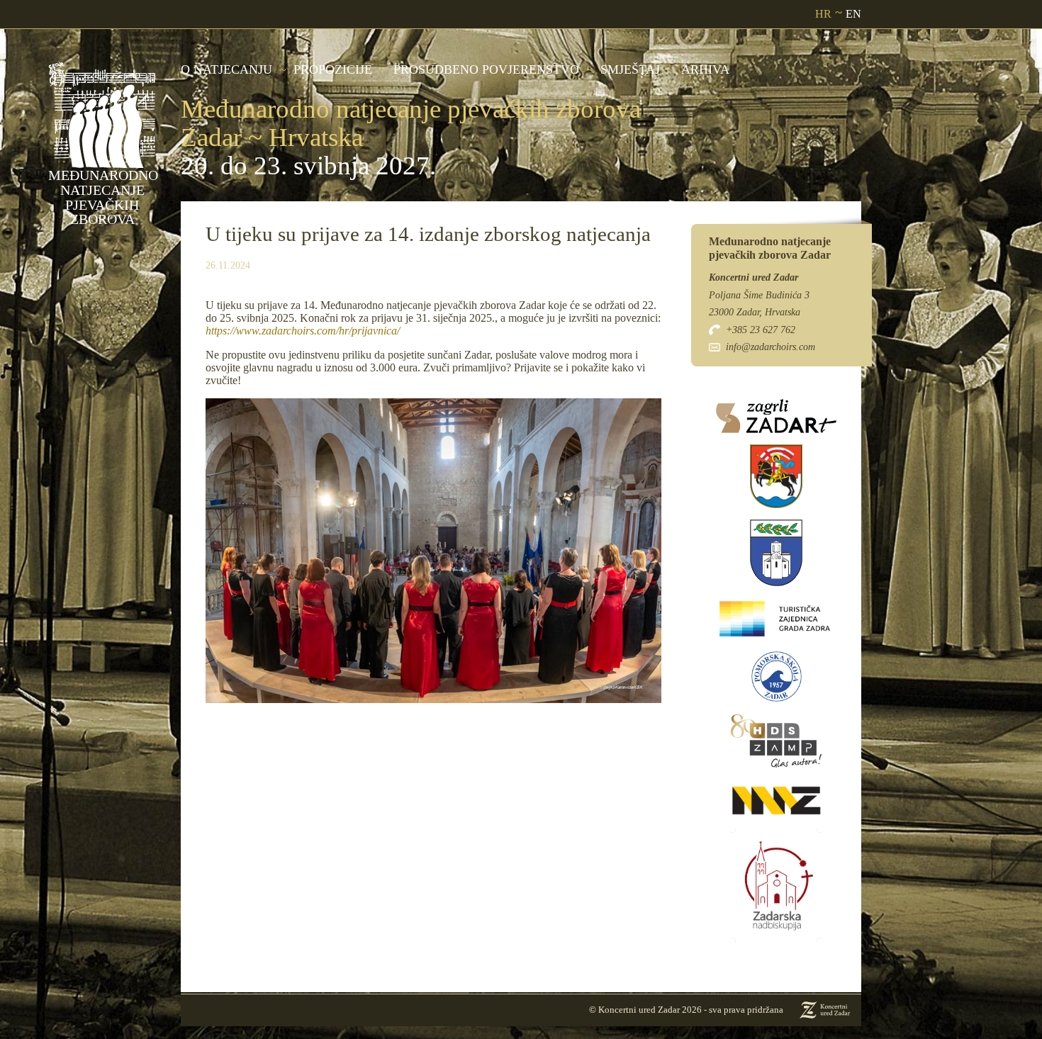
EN (853, 14)
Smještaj (630, 69)
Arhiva (705, 69)
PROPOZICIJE (332, 69)
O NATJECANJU (226, 69)
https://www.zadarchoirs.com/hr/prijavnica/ (303, 331)
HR (823, 14)
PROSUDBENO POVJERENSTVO (486, 69)
